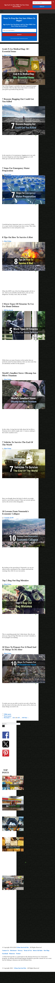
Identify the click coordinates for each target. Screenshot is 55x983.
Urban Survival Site (22, 947)
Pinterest (12, 953)
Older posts (7, 714)
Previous (5, 717)
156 (23, 717)
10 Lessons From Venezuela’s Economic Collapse (15, 512)
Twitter (18, 953)
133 (14, 717)
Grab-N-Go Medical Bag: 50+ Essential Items (15, 50)
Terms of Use (28, 950)
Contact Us (5, 950)
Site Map (46, 950)
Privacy (20, 950)
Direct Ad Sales (37, 950)
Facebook (5, 953)
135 (19, 717)
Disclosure (13, 950)
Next (26, 717)
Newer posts (7, 716)
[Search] (3, 726)
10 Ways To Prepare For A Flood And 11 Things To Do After (19, 648)
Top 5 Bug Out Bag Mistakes (15, 580)
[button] (2, 11)
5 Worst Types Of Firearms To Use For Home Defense (18, 305)
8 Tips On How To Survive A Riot (17, 237)
